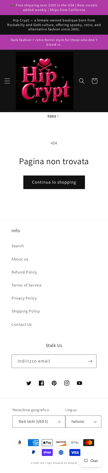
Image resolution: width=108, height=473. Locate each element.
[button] (7, 81)
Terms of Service (27, 285)
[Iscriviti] (90, 361)
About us (20, 259)
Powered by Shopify (65, 462)
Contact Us (22, 324)
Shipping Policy (26, 311)
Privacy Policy (24, 298)
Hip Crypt (46, 462)
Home (52, 116)
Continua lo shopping (54, 182)
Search (18, 245)
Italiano (77, 421)
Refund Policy (24, 272)
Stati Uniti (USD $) (33, 421)
